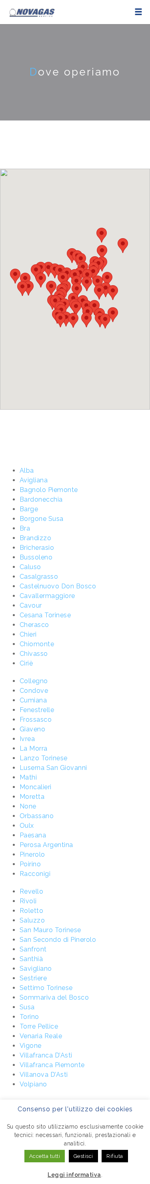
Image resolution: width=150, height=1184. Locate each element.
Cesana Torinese (45, 615)
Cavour (31, 605)
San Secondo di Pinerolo (58, 939)
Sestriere (33, 978)
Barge (29, 509)
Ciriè (26, 663)
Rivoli (28, 901)
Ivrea (27, 739)
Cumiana (33, 700)
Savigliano (36, 968)
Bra (25, 528)
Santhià (31, 959)
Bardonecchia (41, 499)
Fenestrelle (37, 710)
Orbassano (37, 816)
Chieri (28, 634)
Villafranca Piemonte (52, 1065)
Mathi (28, 777)
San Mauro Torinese (50, 930)
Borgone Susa (42, 519)
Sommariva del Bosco (54, 997)
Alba (27, 470)
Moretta (32, 796)
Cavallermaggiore (47, 596)
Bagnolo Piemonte (49, 490)
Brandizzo (36, 538)
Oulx (27, 825)
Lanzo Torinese (44, 758)
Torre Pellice (39, 1026)
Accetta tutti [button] (44, 1156)
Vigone (31, 1045)
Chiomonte (37, 644)
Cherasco (34, 625)
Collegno (34, 681)
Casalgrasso (39, 576)
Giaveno (33, 729)
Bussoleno (36, 557)
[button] (15, 276)
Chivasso (34, 653)
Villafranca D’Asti (46, 1055)
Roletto (32, 911)
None (28, 806)
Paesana (33, 835)
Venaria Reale (41, 1036)
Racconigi (35, 874)
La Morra (34, 748)
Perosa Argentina (46, 845)
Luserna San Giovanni (53, 768)
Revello (32, 891)
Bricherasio (37, 547)
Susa (27, 1007)
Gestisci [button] (83, 1156)
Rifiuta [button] (114, 1156)
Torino (29, 1017)
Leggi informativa (74, 1175)
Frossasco (36, 719)
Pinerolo (32, 854)
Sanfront (33, 949)
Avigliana (34, 480)
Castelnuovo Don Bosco (58, 586)
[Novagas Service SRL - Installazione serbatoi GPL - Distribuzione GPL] (32, 12)
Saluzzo (32, 920)
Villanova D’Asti (44, 1074)
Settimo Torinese (46, 988)
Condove (34, 690)
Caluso (30, 567)
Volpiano (33, 1084)
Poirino (30, 864)
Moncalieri (36, 787)
